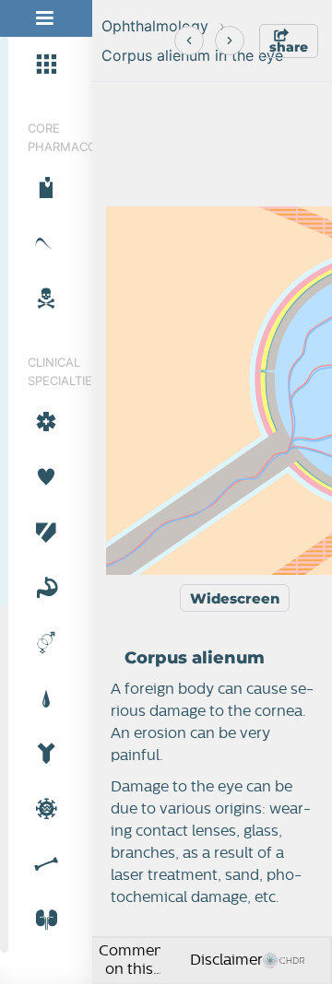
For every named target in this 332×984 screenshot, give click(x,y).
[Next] (229, 40)
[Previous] (189, 40)
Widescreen (234, 598)
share (288, 47)
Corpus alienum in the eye (192, 55)
